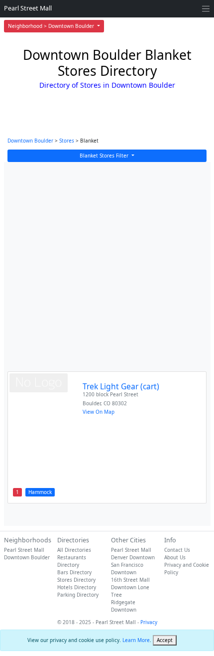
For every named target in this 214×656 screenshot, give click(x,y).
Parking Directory (78, 594)
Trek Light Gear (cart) (121, 386)
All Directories (74, 549)
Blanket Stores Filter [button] (105, 155)
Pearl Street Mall (28, 8)
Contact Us (177, 549)
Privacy (148, 622)
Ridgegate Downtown (123, 606)
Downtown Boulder (30, 140)
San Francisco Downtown (127, 568)
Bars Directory (74, 572)
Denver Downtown (133, 557)
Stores (66, 140)
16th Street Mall (130, 579)
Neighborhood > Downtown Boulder (52, 25)
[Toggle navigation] (206, 8)
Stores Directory (76, 579)
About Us (175, 557)
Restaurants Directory (71, 561)
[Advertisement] (107, 271)
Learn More (136, 640)
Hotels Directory (76, 587)
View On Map (98, 411)
